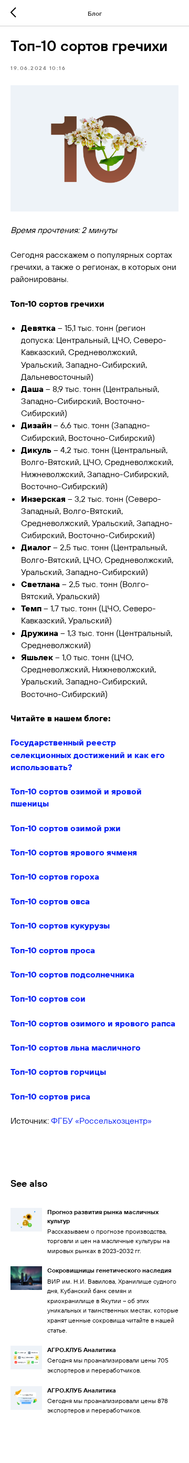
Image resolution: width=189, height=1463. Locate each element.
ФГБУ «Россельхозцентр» (101, 1120)
